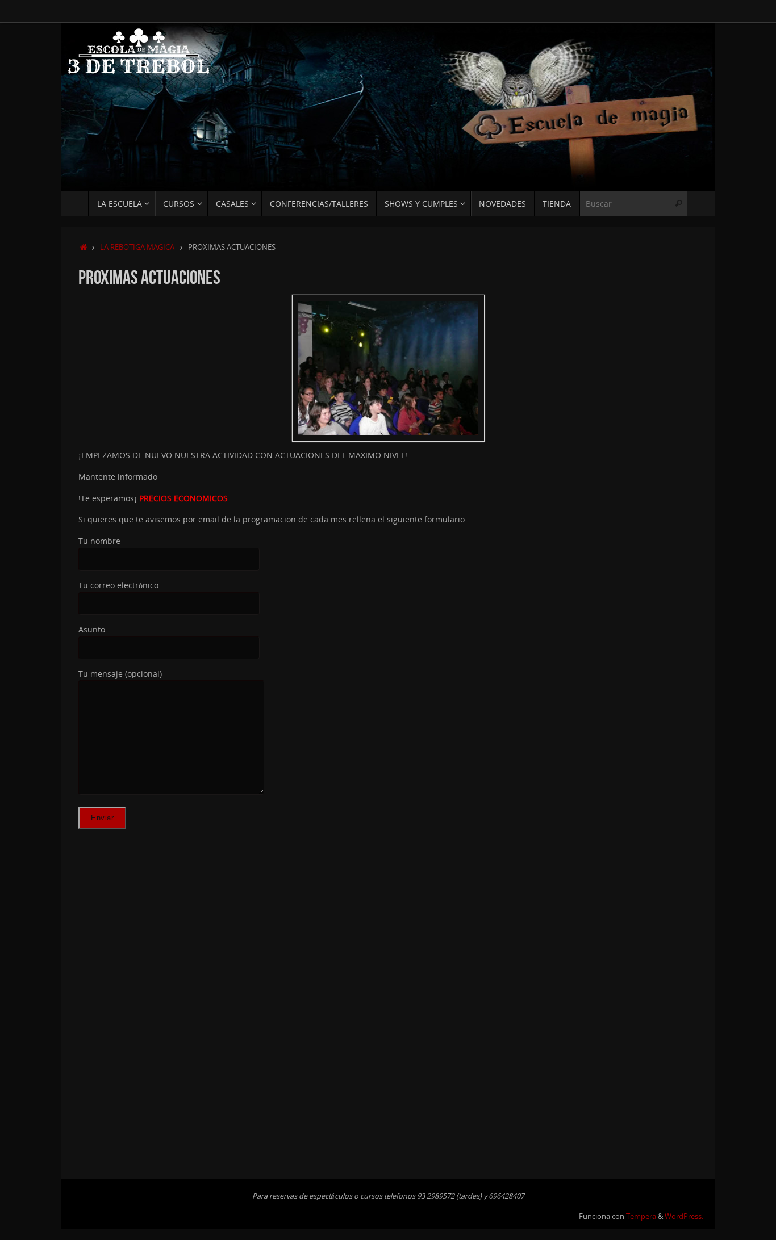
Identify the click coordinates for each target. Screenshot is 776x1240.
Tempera (641, 1216)
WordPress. (684, 1216)
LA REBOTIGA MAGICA (137, 247)
